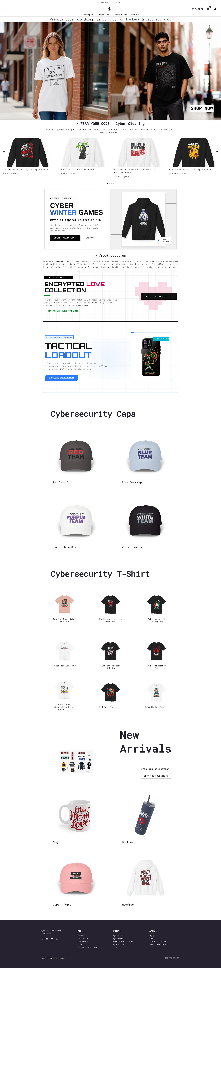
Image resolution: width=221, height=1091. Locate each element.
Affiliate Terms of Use (157, 941)
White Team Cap (132, 547)
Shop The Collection (159, 296)
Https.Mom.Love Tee (64, 665)
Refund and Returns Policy (87, 947)
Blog (115, 947)
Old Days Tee (106, 707)
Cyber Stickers (118, 944)
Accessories (102, 14)
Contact (80, 944)
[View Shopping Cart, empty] (208, 9)
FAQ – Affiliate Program (158, 944)
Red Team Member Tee (156, 667)
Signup (151, 935)
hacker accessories (137, 267)
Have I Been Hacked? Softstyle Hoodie (190, 169)
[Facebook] (196, 9)
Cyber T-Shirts (118, 935)
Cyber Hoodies (118, 938)
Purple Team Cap (64, 547)
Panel (151, 938)
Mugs (56, 842)
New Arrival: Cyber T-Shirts (110, 2)
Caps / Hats (62, 904)
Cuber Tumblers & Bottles (123, 941)
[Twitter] (199, 9)
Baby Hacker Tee (154, 707)
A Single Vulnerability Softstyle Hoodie (25, 169)
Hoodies (128, 904)
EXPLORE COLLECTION (61, 378)
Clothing (85, 14)
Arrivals (135, 14)
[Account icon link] (215, 9)
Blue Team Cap (132, 482)
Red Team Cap (62, 482)
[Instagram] (193, 9)
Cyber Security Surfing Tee (156, 620)
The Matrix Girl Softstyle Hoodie (76, 169)
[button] (6, 8)
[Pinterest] (202, 9)
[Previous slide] (4, 152)
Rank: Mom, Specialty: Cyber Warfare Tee (64, 707)
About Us (80, 935)
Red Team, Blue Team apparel (73, 267)
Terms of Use (82, 938)
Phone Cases (121, 14)
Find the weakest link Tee (110, 667)
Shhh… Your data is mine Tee (110, 620)
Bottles (128, 842)
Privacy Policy (82, 941)
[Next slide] (217, 152)
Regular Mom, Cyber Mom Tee (64, 620)
